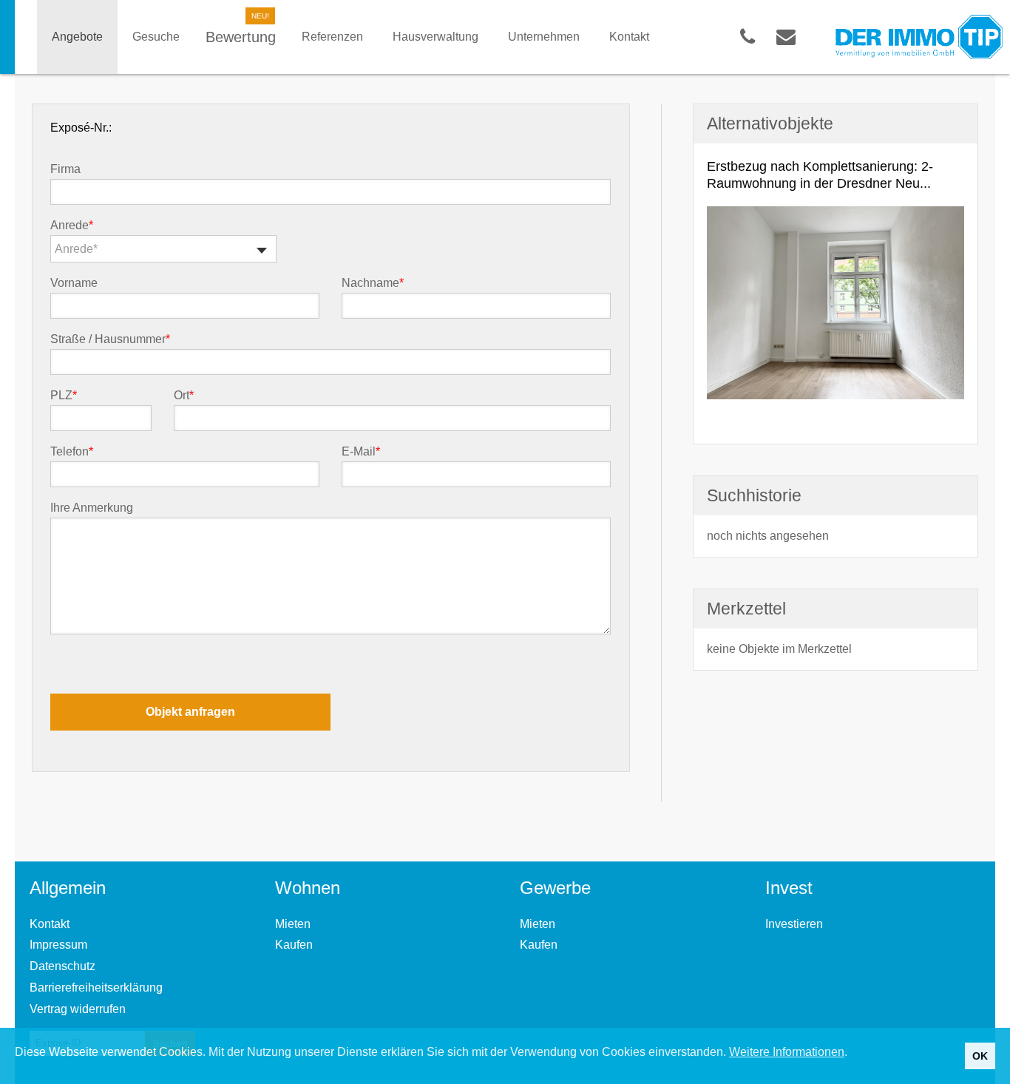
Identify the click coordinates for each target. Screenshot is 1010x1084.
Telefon (71, 452)
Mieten (293, 924)
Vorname (74, 283)
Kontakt (50, 924)
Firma (65, 169)
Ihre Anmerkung (91, 508)
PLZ (63, 396)
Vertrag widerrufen (78, 1009)
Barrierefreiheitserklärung (96, 987)
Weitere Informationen (786, 1052)
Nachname (373, 283)
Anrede (71, 225)
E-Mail (361, 452)
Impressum (58, 944)
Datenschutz (62, 966)
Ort (184, 396)
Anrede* (76, 249)
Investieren (794, 924)
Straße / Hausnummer (110, 339)
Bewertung (241, 37)
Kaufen (294, 944)
